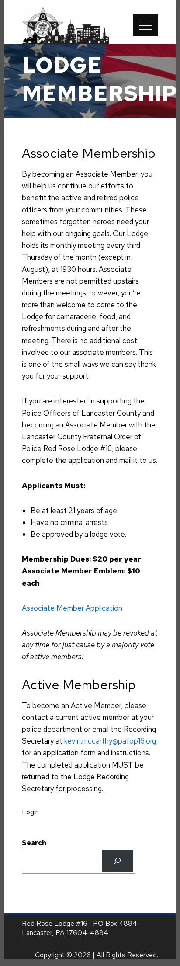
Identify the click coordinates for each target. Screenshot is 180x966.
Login (30, 812)
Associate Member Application (72, 608)
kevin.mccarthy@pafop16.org (110, 741)
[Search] (117, 861)
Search (34, 843)
